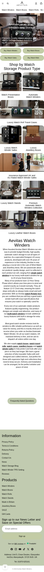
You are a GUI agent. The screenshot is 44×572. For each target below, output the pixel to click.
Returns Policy (8, 450)
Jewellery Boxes (9, 506)
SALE (4, 510)
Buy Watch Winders (10, 50)
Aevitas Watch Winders (24, 569)
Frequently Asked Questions (22, 401)
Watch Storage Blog (10, 466)
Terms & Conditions (10, 446)
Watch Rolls (34, 10)
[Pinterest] (32, 549)
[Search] (7, 3)
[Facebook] (11, 549)
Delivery (5, 454)
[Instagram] (15, 549)
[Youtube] (20, 549)
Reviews (5, 474)
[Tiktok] (24, 549)
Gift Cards (6, 514)
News (4, 462)
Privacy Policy (8, 442)
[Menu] (2, 3)
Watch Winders (8, 10)
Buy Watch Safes (11, 58)
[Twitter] (28, 549)
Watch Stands (7, 498)
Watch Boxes (21, 10)
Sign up (22, 536)
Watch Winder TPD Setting (13, 470)
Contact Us (6, 458)
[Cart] (41, 3)
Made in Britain (8, 502)
